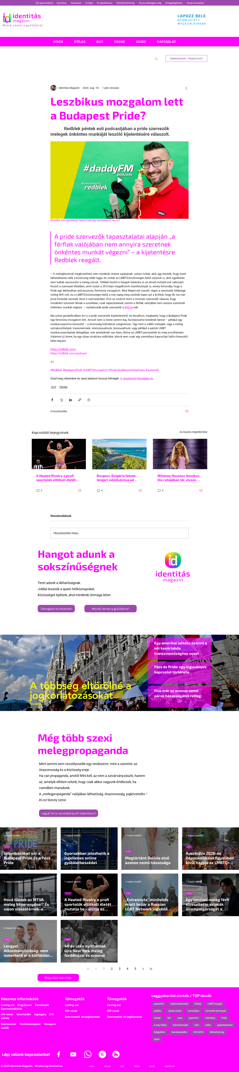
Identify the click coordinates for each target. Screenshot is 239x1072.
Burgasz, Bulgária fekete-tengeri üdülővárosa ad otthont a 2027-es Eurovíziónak (117, 478)
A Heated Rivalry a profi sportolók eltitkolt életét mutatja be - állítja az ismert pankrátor (58, 478)
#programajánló (45, 2)
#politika (62, 2)
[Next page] (143, 969)
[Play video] (119, 180)
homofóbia (193, 1010)
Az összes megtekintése (193, 431)
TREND (63, 387)
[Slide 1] (99, 701)
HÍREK (7, 847)
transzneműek (180, 1025)
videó (208, 1025)
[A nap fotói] (119, 701)
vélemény (210, 1018)
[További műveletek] (186, 88)
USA (196, 1025)
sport (156, 1039)
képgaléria (159, 1032)
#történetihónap (126, 2)
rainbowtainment (179, 1003)
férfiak (197, 1003)
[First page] (88, 969)
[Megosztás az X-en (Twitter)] (61, 400)
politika (158, 1010)
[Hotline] (106, 701)
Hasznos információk (19, 998)
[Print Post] (89, 400)
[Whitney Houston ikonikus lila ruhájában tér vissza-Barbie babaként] (180, 454)
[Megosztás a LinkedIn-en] (70, 400)
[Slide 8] (116, 701)
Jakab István (174, 1010)
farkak (157, 1018)
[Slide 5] (136, 701)
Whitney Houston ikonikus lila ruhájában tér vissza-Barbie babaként (178, 478)
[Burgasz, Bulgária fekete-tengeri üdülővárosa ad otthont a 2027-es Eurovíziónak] (119, 454)
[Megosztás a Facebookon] (52, 400)
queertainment (224, 1025)
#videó (89, 2)
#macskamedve (195, 2)
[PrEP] (112, 701)
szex (179, 1018)
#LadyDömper (105, 2)
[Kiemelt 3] (122, 701)
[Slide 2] (129, 701)
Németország (217, 1032)
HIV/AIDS (198, 1032)
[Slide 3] (126, 701)
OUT (53, 387)
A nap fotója (160, 1025)
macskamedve (179, 1032)
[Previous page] (96, 969)
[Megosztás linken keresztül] (79, 400)
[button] (156, 58)
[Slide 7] (102, 701)
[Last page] (151, 969)
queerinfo (159, 1003)
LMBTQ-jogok (215, 1003)
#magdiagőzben (174, 2)
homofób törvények (216, 1010)
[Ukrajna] (109, 701)
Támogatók (75, 998)
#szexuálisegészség (150, 2)
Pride (224, 1018)
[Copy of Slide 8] (139, 701)
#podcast (76, 2)
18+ (169, 1018)
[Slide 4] (133, 701)
